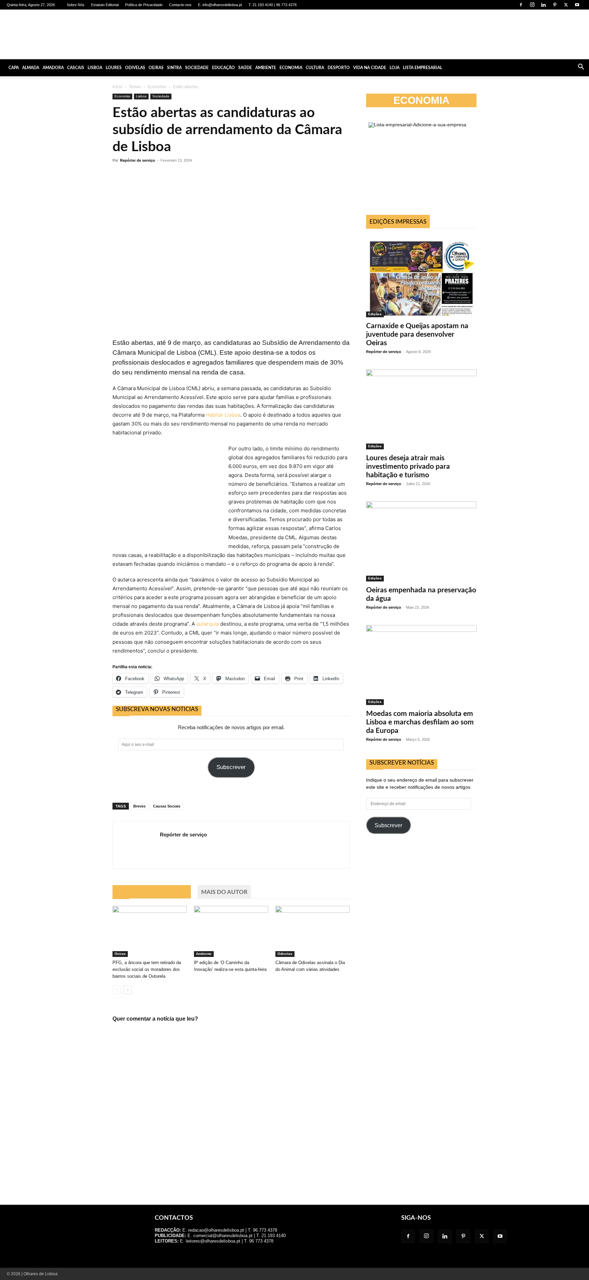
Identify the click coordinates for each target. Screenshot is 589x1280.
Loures (114, 68)
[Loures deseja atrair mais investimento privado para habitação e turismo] (421, 409)
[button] (581, 67)
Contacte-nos (180, 5)
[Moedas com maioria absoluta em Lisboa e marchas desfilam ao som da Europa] (421, 665)
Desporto (339, 68)
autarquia (207, 624)
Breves (139, 806)
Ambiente (265, 68)
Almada (30, 68)
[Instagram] (532, 5)
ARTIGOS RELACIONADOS (151, 892)
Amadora (53, 68)
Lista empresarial (422, 68)
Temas (135, 86)
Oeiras (156, 68)
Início (117, 86)
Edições (375, 314)
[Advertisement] (421, 899)
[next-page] (127, 990)
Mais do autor (224, 892)
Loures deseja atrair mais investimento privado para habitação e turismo (408, 466)
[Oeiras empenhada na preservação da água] (421, 541)
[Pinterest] (554, 5)
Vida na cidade (369, 68)
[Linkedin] (543, 5)
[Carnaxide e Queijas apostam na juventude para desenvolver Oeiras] (421, 276)
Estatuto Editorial (105, 5)
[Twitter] (566, 5)
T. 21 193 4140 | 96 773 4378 (272, 5)
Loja (394, 68)
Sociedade (197, 68)
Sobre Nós (76, 5)
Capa (14, 68)
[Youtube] (577, 5)
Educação (223, 68)
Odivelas (135, 68)
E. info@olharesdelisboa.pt (220, 5)
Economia (291, 68)
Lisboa (95, 68)
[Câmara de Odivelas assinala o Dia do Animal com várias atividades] (312, 931)
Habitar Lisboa (223, 415)
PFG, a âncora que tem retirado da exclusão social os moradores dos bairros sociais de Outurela (146, 969)
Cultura (315, 68)
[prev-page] (116, 990)
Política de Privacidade (144, 5)
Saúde (245, 68)
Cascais (75, 68)
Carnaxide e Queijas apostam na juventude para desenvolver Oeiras (417, 334)
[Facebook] (521, 5)
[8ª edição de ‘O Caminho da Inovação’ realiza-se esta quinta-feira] (231, 931)
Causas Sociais (166, 806)
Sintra (174, 68)
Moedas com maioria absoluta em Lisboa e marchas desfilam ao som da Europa (420, 722)
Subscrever (231, 767)
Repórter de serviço (137, 160)
